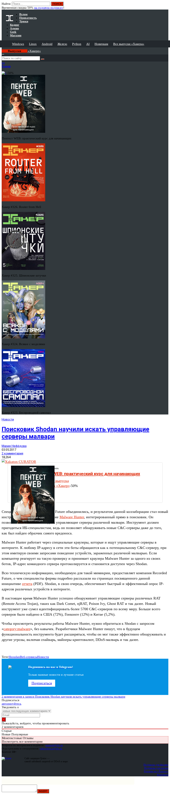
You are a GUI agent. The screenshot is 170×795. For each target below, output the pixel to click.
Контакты (162, 774)
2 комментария (12, 453)
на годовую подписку (48, 7)
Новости (8, 419)
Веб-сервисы (28, 656)
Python (76, 44)
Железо (62, 44)
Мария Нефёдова (14, 446)
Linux (33, 44)
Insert (43, 791)
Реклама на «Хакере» (156, 771)
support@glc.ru (54, 745)
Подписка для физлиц (155, 764)
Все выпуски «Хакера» (128, 44)
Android (47, 44)
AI (88, 44)
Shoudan (14, 656)
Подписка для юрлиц (156, 768)
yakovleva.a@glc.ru (51, 748)
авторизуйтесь (11, 703)
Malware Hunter (72, 517)
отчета (27, 584)
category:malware (17, 629)
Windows (18, 44)
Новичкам (101, 44)
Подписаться (42, 683)
